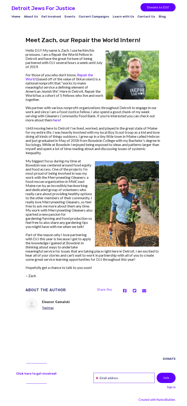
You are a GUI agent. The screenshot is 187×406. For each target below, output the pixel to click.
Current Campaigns (94, 16)
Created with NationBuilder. (157, 399)
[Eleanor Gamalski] (32, 304)
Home (16, 16)
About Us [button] (31, 16)
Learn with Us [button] (123, 16)
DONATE (169, 358)
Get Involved (51, 16)
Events (70, 16)
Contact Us (146, 16)
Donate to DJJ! (158, 7)
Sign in (171, 387)
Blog (162, 16)
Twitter (48, 308)
